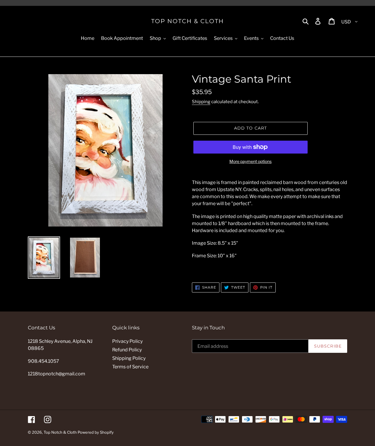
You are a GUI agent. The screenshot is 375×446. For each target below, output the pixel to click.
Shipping (201, 101)
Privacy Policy (127, 341)
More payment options (250, 161)
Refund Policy (127, 350)
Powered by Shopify (96, 432)
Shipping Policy (129, 358)
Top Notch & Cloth (187, 21)
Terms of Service (130, 367)
